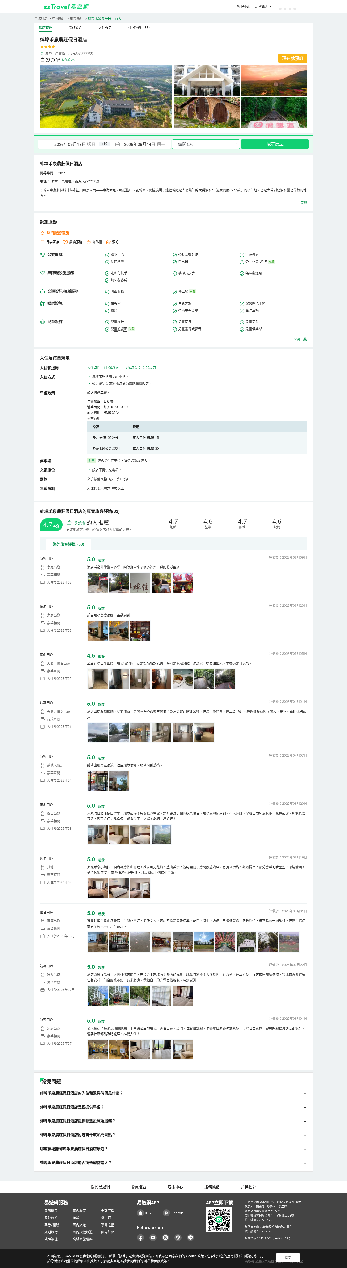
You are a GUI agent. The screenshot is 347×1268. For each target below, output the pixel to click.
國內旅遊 (79, 1225)
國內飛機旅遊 (83, 1232)
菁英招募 (248, 1187)
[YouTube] (153, 1237)
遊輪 (76, 1218)
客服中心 (243, 6)
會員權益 (138, 1187)
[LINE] (190, 1237)
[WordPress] (178, 1237)
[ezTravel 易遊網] (66, 6)
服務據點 (212, 1187)
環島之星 (107, 1225)
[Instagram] (165, 1237)
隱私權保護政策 (155, 1260)
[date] (71, 144)
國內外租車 (109, 1232)
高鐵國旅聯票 (83, 1239)
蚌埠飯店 (76, 18)
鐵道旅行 (51, 1232)
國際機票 (51, 1211)
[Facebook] (140, 1237)
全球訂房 (40, 18)
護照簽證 (51, 1239)
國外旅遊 (51, 1218)
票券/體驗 (51, 1225)
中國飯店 (58, 18)
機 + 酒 (106, 1218)
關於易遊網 (100, 1187)
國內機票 (79, 1211)
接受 (288, 1258)
